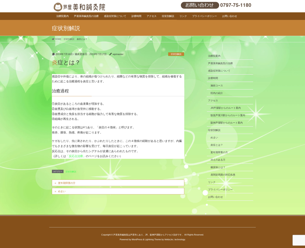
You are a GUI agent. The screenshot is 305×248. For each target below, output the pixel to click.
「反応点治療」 (76, 156)
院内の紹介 (217, 93)
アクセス (213, 100)
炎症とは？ (217, 144)
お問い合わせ (215, 196)
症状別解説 (176, 54)
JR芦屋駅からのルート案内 (226, 107)
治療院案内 (214, 55)
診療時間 (213, 78)
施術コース (217, 85)
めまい (61, 191)
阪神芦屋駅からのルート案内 (227, 122)
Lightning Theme (153, 239)
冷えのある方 (218, 159)
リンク (212, 182)
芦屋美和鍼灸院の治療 (220, 63)
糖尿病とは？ (218, 167)
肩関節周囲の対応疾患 (223, 174)
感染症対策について (219, 70)
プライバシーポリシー (220, 189)
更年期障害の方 (66, 183)
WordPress (137, 239)
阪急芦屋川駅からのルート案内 (228, 115)
